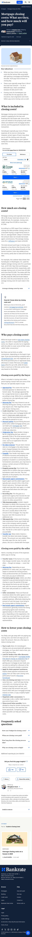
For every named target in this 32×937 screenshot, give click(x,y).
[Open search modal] (25, 2)
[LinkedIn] (11, 929)
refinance (12, 241)
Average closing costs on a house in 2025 (12, 852)
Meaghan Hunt (16, 29)
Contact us (19, 900)
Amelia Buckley (11, 31)
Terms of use (4, 925)
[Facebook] (2, 929)
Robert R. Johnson (11, 33)
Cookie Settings (5, 918)
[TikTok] (18, 929)
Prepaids (5, 453)
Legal (2, 912)
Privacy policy (4, 915)
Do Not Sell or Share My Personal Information (13, 922)
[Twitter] (5, 929)
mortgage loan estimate (16, 307)
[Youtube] (15, 929)
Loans (2, 900)
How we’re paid (21, 891)
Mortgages (3, 9)
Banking (3, 894)
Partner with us (21, 903)
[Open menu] (29, 2)
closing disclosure (9, 322)
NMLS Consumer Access (7, 875)
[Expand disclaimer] (30, 40)
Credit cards (4, 897)
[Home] (7, 2)
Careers (19, 897)
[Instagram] (8, 929)
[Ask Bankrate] (28, 933)
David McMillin (8, 857)
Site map (19, 894)
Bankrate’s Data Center (7, 903)
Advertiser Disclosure (26, 6)
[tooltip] (27, 761)
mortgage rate (17, 426)
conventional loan (7, 358)
